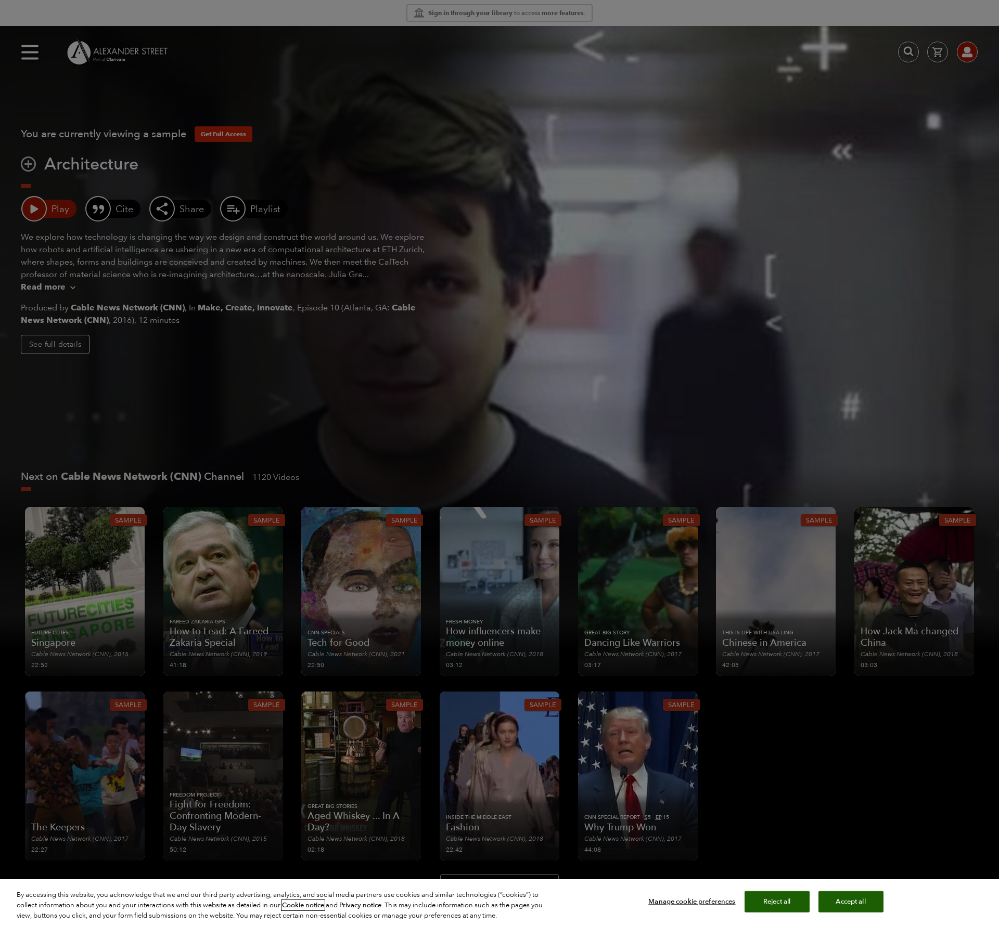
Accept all (850, 901)
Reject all (776, 901)
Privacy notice (360, 905)
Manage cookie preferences (691, 901)
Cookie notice (303, 905)
